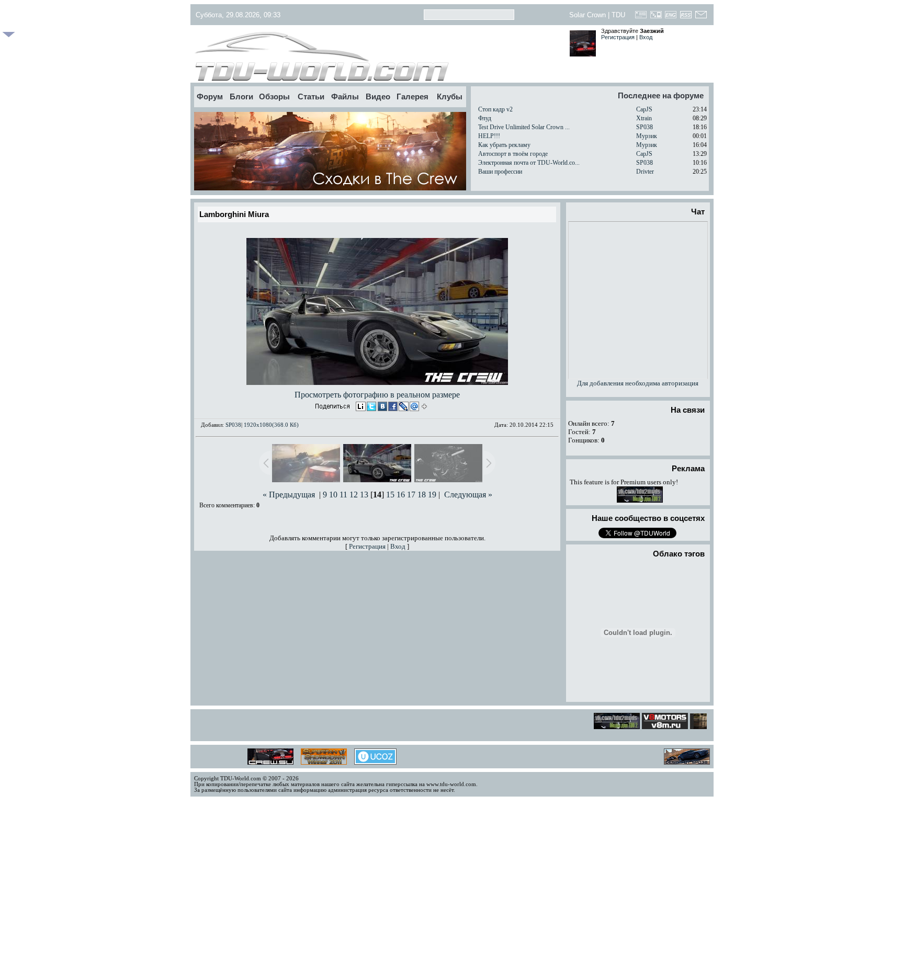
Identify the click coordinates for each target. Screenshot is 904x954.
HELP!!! (489, 136)
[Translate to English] (671, 17)
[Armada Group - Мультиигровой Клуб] (705, 726)
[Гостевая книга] (641, 17)
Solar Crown (587, 15)
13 (364, 494)
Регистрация (618, 37)
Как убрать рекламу (504, 145)
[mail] (412, 407)
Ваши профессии (500, 171)
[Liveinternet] (360, 407)
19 (432, 494)
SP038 (644, 127)
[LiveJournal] (402, 407)
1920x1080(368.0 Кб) (271, 425)
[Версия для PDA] (655, 17)
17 (411, 494)
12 (353, 494)
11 (343, 494)
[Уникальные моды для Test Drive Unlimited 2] (640, 500)
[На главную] (377, 56)
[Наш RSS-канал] (686, 17)
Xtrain (644, 118)
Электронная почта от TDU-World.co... (529, 162)
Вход (645, 37)
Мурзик (646, 136)
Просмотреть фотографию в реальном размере (377, 394)
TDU (618, 15)
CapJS (644, 109)
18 (421, 494)
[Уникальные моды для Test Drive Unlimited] (658, 726)
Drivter (645, 171)
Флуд (484, 118)
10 (333, 494)
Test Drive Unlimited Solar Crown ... (524, 127)
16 (401, 494)
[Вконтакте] (381, 407)
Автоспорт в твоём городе (513, 153)
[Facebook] (392, 407)
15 (390, 494)
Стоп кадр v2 (495, 109)
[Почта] (700, 17)
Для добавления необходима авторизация (637, 383)
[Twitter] (371, 407)
